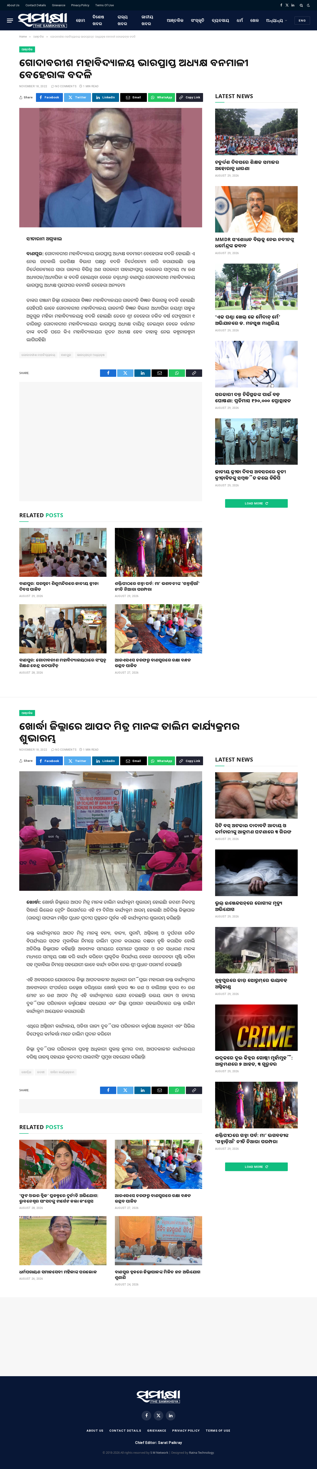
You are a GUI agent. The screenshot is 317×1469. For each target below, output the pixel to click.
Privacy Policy (80, 5)
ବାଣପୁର (66, 355)
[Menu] (10, 20)
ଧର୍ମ (240, 20)
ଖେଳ (254, 20)
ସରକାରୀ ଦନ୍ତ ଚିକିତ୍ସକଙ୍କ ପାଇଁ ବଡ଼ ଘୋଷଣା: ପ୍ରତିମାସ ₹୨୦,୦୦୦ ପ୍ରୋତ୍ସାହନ (253, 397)
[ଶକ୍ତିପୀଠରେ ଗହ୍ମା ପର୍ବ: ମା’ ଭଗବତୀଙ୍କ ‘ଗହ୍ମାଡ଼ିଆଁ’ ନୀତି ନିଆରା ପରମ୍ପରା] (158, 552)
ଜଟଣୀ (41, 1072)
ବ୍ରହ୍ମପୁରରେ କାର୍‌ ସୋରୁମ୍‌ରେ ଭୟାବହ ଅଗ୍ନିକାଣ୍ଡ (251, 983)
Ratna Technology (201, 1452)
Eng (302, 20)
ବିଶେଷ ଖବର (98, 20)
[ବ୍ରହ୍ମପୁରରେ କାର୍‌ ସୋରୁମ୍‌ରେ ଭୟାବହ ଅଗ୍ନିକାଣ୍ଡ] (256, 950)
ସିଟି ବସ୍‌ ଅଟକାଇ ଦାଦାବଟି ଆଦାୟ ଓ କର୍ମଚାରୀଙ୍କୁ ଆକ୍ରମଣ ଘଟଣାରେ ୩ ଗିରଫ (253, 828)
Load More (254, 503)
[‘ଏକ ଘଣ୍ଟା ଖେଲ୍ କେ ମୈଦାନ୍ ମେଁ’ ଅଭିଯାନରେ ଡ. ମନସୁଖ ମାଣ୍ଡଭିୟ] (256, 287)
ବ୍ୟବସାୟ (220, 20)
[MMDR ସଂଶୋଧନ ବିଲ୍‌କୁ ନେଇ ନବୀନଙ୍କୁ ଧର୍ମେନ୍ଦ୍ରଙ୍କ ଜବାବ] (256, 209)
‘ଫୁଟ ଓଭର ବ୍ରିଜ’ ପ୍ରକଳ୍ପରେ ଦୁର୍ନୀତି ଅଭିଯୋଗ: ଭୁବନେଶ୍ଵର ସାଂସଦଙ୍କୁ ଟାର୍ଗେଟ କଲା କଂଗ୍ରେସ (58, 1198)
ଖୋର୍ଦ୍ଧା (26, 1072)
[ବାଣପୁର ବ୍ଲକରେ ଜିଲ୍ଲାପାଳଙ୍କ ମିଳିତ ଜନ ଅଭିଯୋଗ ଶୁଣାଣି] (158, 1240)
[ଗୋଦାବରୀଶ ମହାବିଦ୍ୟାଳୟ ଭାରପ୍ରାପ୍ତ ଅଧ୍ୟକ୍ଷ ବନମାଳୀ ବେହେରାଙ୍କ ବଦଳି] (110, 167)
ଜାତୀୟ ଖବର (147, 20)
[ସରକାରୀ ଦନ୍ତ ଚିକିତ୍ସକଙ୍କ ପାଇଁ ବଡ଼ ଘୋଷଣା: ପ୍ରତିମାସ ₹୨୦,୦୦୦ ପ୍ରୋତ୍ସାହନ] (256, 364)
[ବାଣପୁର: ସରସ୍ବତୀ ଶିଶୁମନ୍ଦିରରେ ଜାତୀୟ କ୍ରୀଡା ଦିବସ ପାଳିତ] (63, 552)
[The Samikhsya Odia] (42, 20)
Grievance (58, 5)
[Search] (301, 5)
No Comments (65, 86)
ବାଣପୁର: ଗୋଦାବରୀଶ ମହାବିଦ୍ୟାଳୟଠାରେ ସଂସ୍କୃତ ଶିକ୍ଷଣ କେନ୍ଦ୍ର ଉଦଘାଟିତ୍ (63, 662)
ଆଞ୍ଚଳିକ (175, 20)
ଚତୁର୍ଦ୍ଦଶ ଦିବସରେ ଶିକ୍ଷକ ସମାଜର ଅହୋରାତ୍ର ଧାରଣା (247, 165)
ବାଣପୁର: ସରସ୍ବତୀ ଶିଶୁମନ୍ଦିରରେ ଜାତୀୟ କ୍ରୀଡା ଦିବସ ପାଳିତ (59, 586)
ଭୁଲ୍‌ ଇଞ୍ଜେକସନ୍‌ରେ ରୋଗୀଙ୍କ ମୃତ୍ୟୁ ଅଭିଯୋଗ (248, 906)
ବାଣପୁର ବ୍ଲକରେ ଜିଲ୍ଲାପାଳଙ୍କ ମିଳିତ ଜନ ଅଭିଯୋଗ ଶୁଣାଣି (157, 1274)
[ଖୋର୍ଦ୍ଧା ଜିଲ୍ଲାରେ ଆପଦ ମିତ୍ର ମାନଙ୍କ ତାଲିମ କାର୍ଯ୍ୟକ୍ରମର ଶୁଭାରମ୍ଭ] (110, 831)
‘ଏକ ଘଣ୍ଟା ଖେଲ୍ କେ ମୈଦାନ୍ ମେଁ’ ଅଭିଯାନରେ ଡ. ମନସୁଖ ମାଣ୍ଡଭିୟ (247, 320)
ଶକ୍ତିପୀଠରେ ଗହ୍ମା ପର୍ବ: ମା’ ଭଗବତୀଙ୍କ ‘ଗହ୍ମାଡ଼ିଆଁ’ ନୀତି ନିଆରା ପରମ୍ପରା (157, 586)
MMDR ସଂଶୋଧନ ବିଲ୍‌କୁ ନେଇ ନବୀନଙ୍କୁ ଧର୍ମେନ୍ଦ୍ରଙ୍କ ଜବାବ (254, 242)
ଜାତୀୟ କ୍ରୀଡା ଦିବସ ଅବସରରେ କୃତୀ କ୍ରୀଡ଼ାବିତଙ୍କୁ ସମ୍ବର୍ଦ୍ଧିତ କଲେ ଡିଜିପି (250, 474)
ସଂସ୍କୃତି (198, 20)
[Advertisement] (111, 441)
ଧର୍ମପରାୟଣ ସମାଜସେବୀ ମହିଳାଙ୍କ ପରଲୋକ (58, 1272)
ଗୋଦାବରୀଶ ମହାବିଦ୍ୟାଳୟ (38, 355)
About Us (13, 5)
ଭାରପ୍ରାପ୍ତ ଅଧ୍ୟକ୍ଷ (91, 355)
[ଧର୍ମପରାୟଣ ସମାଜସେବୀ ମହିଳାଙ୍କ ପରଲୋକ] (63, 1240)
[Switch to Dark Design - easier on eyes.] (308, 5)
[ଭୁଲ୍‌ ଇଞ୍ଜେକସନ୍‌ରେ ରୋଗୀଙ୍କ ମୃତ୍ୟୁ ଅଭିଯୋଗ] (256, 872)
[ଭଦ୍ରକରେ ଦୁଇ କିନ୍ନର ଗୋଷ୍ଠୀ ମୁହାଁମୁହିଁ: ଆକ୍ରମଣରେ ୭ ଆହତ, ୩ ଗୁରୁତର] (256, 1027)
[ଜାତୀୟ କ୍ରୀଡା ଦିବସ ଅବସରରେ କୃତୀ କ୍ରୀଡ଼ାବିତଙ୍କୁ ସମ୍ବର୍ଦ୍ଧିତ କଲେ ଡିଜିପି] (256, 441)
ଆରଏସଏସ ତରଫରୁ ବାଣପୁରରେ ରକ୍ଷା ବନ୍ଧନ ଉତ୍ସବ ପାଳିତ (153, 662)
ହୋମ (80, 20)
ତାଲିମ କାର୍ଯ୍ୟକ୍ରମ (62, 1072)
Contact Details (36, 5)
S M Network (159, 1452)
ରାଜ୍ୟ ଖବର (123, 20)
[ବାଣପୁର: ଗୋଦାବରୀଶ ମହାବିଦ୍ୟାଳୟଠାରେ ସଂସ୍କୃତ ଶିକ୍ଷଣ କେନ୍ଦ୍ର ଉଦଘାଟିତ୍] (63, 628)
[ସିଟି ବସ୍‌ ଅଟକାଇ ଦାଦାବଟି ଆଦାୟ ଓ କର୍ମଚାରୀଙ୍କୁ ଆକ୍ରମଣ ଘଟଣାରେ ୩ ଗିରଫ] (256, 795)
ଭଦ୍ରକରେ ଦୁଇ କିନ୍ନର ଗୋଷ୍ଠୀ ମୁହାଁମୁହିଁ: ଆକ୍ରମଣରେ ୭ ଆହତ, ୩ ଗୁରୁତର (254, 1061)
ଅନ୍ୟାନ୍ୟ (274, 20)
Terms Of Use (104, 5)
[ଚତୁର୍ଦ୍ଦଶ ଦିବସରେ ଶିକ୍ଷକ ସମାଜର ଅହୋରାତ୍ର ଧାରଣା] (256, 132)
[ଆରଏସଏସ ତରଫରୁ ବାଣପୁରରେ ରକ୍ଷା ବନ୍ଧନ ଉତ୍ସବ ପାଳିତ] (158, 628)
